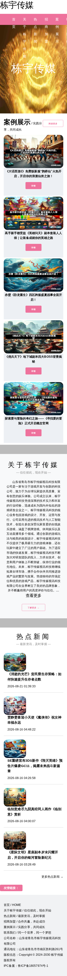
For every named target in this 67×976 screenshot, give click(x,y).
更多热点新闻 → (52, 876)
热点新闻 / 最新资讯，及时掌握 (24, 916)
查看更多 (34, 595)
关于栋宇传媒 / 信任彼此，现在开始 (27, 910)
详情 (33, 186)
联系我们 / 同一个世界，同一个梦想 (27, 932)
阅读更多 (53, 123)
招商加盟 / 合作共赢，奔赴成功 (24, 921)
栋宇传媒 (17, 5)
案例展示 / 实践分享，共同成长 (24, 927)
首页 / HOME (12, 904)
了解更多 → (33, 608)
